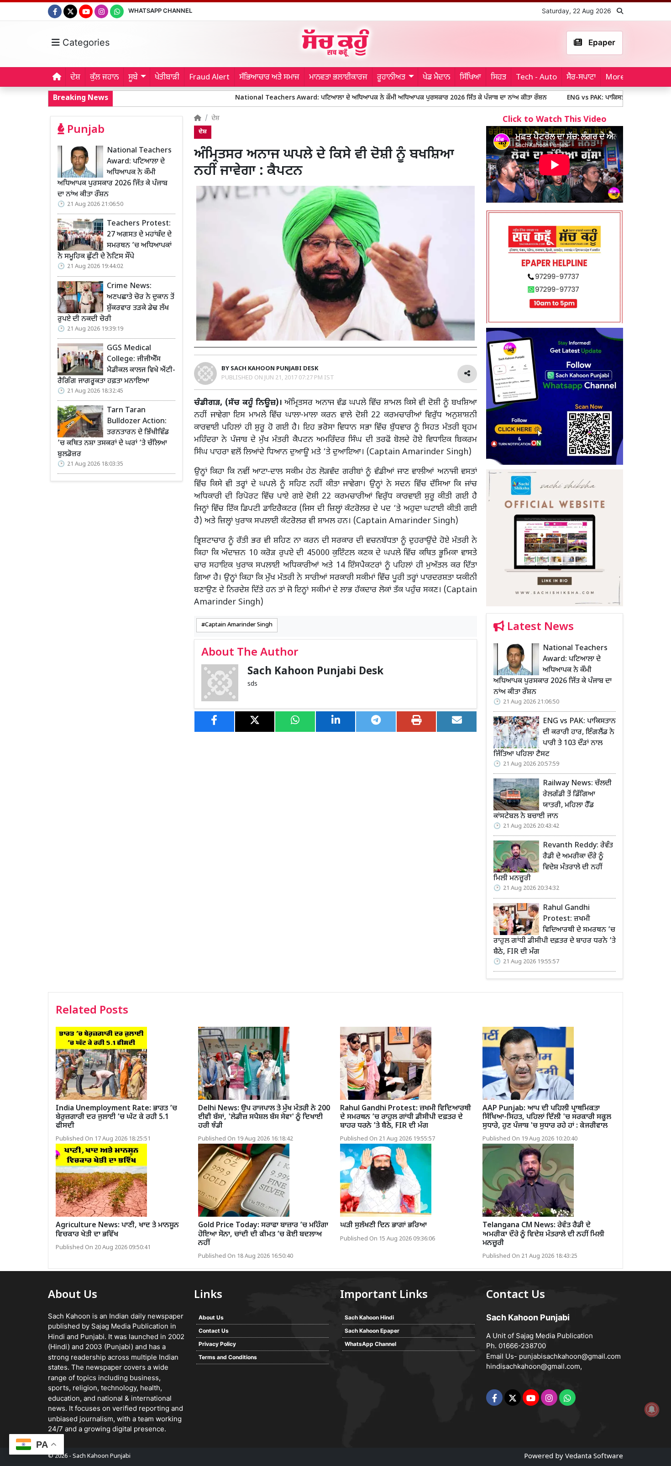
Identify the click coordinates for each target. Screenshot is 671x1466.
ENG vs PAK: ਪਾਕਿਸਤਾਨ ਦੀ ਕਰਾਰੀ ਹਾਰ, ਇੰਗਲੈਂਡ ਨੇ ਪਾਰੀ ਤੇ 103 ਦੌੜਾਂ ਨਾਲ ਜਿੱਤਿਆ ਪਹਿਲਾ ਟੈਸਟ (554, 738)
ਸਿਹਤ (498, 78)
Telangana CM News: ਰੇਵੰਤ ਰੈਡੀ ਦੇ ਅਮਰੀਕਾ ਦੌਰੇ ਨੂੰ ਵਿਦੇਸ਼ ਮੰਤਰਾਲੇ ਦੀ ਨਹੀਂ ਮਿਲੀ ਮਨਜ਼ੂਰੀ (543, 1234)
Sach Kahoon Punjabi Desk (315, 671)
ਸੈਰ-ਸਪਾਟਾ (581, 78)
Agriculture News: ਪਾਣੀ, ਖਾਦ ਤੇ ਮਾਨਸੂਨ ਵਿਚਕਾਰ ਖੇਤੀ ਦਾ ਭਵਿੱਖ (117, 1230)
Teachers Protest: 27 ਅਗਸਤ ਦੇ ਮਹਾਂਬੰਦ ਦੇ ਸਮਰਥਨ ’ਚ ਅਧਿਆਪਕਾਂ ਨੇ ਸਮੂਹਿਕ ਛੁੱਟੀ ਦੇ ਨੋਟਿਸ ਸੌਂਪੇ (115, 240)
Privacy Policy (217, 1343)
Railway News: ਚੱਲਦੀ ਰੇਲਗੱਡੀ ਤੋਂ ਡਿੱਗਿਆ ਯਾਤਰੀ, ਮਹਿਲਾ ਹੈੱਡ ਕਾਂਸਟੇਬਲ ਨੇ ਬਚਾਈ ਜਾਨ (552, 800)
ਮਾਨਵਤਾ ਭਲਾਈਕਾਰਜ (338, 78)
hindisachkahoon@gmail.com (533, 1366)
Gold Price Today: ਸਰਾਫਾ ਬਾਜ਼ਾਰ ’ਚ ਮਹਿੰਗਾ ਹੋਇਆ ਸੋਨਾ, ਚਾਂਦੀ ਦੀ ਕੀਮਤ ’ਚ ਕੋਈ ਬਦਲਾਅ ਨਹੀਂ (263, 1234)
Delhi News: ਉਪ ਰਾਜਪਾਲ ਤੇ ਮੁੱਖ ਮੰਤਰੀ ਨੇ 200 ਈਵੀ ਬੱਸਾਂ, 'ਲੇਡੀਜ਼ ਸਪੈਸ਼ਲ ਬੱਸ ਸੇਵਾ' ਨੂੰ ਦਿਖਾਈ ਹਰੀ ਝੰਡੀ (264, 1117)
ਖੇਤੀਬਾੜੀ (167, 78)
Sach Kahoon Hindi (369, 1317)
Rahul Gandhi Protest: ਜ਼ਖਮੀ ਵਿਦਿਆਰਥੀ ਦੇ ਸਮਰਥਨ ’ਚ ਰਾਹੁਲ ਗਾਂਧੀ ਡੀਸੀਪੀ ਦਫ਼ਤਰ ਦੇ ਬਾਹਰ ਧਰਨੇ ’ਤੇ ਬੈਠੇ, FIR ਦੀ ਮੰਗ (554, 930)
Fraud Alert (209, 78)
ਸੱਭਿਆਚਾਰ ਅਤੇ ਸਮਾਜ (269, 78)
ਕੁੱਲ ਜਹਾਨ (104, 78)
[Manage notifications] (652, 1409)
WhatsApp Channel (160, 10)
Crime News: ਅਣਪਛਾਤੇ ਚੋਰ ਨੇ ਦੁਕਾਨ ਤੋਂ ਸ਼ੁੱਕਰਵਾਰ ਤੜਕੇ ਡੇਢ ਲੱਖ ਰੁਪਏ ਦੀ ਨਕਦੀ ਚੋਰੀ (116, 303)
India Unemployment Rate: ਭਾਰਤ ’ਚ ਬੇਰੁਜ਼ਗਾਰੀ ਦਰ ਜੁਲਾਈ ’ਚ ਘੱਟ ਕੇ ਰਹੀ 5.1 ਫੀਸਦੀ (116, 1117)
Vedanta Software (594, 1456)
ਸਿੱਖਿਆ (470, 78)
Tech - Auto (536, 78)
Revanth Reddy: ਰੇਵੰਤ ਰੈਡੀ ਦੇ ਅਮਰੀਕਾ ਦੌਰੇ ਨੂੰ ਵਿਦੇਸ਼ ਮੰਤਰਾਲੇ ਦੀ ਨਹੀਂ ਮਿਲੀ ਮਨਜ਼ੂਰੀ (553, 862)
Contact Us (214, 1330)
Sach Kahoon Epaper (372, 1330)
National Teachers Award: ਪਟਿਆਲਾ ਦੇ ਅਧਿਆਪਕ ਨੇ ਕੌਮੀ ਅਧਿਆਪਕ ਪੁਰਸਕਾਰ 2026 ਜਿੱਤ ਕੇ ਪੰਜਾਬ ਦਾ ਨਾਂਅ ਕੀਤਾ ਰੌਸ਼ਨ (315, 98)
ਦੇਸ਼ (75, 78)
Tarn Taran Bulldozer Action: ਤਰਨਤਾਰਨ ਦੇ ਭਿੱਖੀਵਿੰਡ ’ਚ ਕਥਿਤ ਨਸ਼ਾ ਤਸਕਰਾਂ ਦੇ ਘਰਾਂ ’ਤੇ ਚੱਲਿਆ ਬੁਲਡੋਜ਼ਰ (113, 432)
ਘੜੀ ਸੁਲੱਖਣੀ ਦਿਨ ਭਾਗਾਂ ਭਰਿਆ (383, 1225)
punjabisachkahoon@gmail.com (570, 1356)
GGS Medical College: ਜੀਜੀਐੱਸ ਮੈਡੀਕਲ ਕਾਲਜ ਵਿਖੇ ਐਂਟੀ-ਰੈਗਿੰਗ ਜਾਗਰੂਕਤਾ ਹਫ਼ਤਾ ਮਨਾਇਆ (116, 365)
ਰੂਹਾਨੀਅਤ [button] (391, 78)
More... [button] (617, 78)
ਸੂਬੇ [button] (133, 78)
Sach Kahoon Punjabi (102, 1456)
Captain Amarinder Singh (239, 625)
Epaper (601, 42)
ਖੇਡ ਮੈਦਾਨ (436, 78)
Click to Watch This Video (555, 120)
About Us (211, 1317)
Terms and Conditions (228, 1357)
